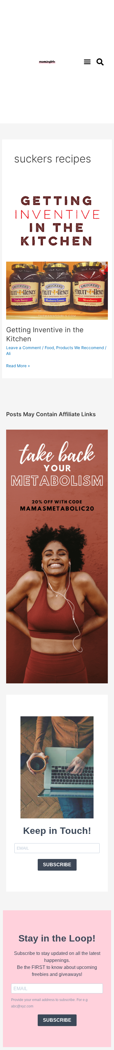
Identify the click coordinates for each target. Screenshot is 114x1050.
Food (49, 347)
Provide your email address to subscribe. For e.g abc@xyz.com (49, 1003)
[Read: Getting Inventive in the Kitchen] (57, 252)
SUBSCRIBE (57, 864)
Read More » (18, 365)
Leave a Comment (23, 347)
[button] (87, 61)
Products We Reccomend (80, 347)
